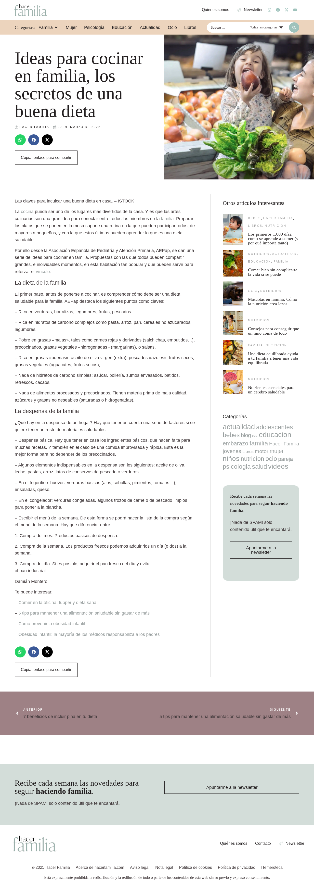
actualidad (284, 253)
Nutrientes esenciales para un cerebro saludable (271, 389)
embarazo (235, 443)
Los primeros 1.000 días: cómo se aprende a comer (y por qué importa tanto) (273, 238)
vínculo (43, 271)
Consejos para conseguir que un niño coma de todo (273, 331)
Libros (255, 225)
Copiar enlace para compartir (46, 157)
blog (246, 435)
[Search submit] (294, 27)
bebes (254, 218)
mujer (277, 451)
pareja (285, 459)
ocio (253, 291)
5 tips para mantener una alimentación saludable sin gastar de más (84, 613)
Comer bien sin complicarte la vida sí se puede (272, 272)
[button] (20, 139)
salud (259, 466)
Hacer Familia (278, 218)
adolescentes (274, 427)
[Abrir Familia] (56, 27)
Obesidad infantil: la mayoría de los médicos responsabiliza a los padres (89, 634)
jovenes (232, 451)
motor (261, 451)
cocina (27, 211)
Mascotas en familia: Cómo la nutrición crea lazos (272, 301)
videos (278, 466)
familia (167, 218)
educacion (259, 261)
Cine (255, 436)
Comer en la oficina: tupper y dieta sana (57, 602)
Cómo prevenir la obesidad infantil (51, 623)
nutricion (275, 225)
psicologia (237, 466)
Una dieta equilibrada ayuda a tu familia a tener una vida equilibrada (273, 358)
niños (231, 458)
